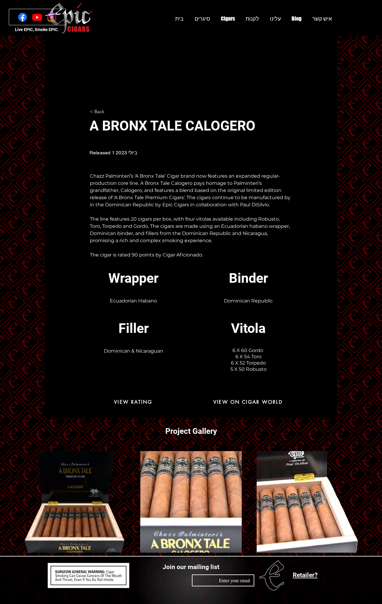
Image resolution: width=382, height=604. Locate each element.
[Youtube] (37, 17)
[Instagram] (52, 17)
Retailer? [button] (305, 575)
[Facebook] (22, 17)
